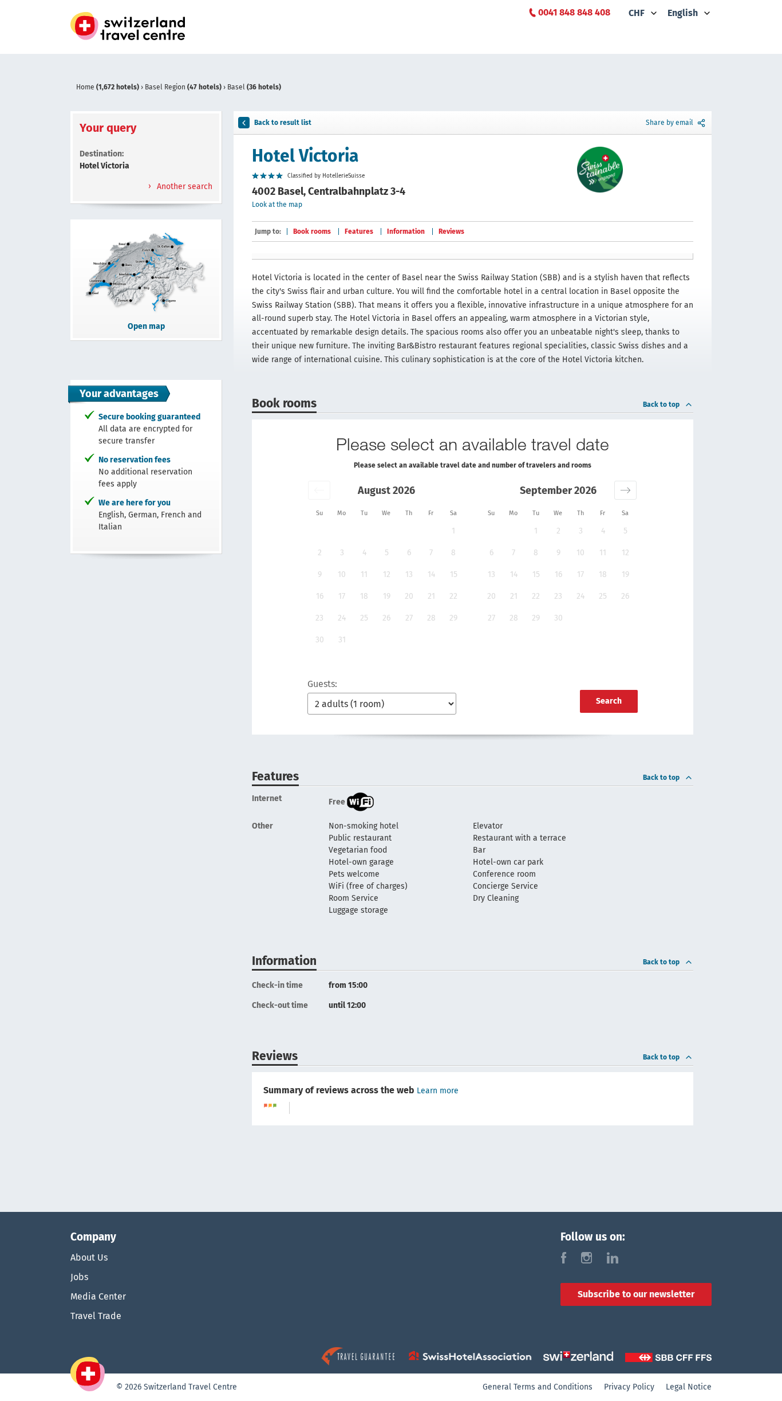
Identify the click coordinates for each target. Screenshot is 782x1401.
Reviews (451, 231)
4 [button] (364, 553)
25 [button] (364, 618)
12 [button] (386, 574)
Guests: (322, 683)
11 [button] (364, 574)
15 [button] (453, 574)
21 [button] (431, 596)
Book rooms (312, 231)
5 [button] (387, 553)
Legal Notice (689, 1387)
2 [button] (320, 553)
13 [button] (409, 574)
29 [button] (453, 618)
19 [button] (386, 596)
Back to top (661, 405)
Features (359, 231)
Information (406, 231)
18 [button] (364, 596)
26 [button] (386, 618)
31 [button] (342, 640)
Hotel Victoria (305, 156)
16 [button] (319, 596)
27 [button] (409, 618)
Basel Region (183, 87)
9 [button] (320, 574)
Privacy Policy (629, 1387)
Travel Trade (95, 1315)
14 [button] (431, 574)
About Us (89, 1257)
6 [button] (409, 553)
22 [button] (453, 596)
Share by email (669, 123)
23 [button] (319, 618)
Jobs (79, 1277)
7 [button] (431, 553)
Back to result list (282, 123)
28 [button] (431, 618)
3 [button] (342, 553)
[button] (319, 490)
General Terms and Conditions (538, 1387)
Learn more (438, 1091)
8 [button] (453, 553)
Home (107, 87)
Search (609, 701)
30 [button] (319, 640)
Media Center (98, 1296)
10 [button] (342, 574)
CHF (637, 12)
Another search (183, 186)
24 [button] (342, 618)
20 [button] (409, 596)
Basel (254, 87)
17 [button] (341, 596)
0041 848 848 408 (574, 12)
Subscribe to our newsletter (636, 1294)
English (683, 12)
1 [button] (453, 531)
